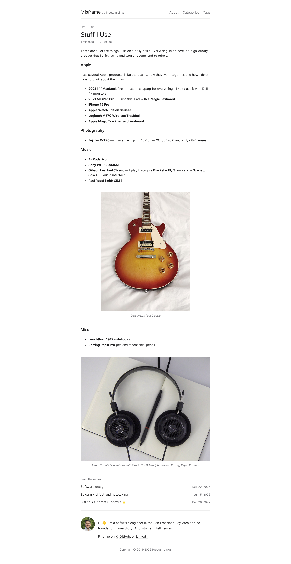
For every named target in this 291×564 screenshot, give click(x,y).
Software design (93, 487)
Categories (191, 12)
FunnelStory (123, 528)
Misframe (91, 12)
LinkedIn (142, 536)
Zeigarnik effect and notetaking (104, 494)
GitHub (124, 536)
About (174, 12)
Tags (206, 12)
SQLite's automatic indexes (101, 502)
